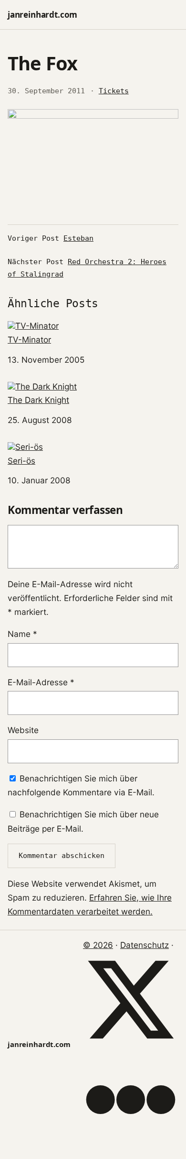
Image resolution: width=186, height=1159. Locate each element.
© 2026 (98, 945)
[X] (130, 1044)
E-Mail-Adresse (41, 682)
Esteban (78, 238)
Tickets (114, 91)
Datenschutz (144, 945)
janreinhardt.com (42, 14)
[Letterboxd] (130, 1144)
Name (22, 634)
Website (23, 730)
